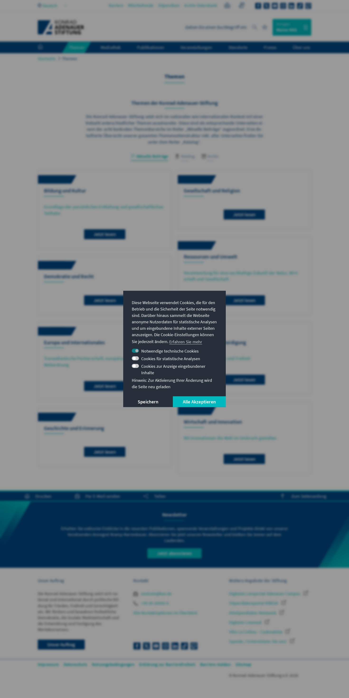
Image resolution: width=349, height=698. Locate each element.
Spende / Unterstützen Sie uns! (258, 641)
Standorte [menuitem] (238, 47)
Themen (69, 58)
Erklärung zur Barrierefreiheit (167, 664)
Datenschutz (75, 664)
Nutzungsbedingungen (113, 664)
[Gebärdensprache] (241, 6)
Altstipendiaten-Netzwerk (253, 613)
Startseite (47, 58)
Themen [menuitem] (76, 47)
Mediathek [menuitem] (111, 47)
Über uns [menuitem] (301, 47)
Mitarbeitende (141, 5)
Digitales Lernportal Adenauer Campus (265, 593)
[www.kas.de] (61, 27)
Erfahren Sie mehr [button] (185, 341)
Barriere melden (215, 664)
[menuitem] (45, 47)
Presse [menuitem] (270, 47)
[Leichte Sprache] (227, 6)
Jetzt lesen (105, 234)
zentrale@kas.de (156, 593)
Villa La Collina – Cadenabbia (256, 632)
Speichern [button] (148, 402)
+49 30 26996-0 (154, 603)
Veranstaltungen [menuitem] (196, 47)
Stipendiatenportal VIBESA (254, 603)
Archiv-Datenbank (200, 5)
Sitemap (243, 664)
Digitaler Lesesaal (246, 622)
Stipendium (168, 5)
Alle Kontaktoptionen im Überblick (165, 613)
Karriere (116, 5)
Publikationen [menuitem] (150, 47)
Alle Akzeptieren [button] (199, 402)
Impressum (48, 664)
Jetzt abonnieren (174, 553)
